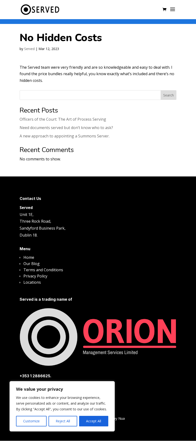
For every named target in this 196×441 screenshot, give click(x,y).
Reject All (63, 421)
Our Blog (31, 263)
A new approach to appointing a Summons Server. (64, 136)
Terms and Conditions (43, 269)
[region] (62, 406)
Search (168, 95)
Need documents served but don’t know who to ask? (66, 127)
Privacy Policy (35, 276)
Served (29, 48)
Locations (32, 282)
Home (28, 257)
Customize (31, 421)
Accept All (93, 421)
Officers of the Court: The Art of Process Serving (63, 119)
